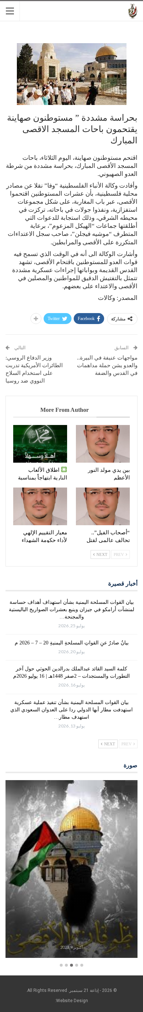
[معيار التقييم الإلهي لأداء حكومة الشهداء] (40, 506)
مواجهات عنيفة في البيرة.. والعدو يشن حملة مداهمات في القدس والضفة (107, 365)
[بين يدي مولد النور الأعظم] (103, 444)
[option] (72, 870)
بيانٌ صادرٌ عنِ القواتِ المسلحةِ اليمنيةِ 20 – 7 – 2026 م (72, 643)
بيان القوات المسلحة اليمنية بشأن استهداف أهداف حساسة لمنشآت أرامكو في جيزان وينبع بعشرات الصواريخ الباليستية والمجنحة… (71, 609)
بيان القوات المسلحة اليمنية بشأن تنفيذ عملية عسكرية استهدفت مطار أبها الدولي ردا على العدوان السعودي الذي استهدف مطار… (71, 710)
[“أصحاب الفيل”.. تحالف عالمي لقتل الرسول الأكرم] (103, 506)
